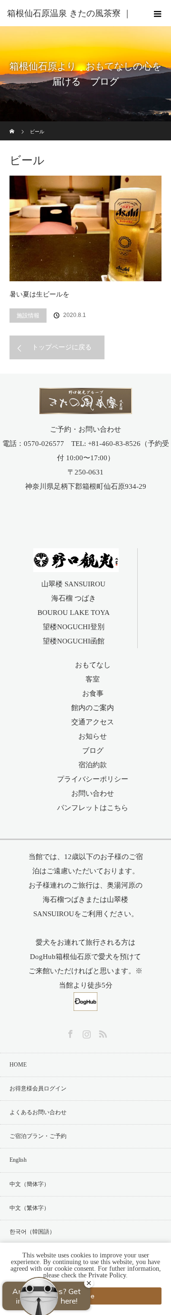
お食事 (93, 693)
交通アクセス (92, 722)
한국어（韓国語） (32, 1231)
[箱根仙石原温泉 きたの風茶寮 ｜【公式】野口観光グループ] (85, 407)
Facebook (69, 1032)
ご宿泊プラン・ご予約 (38, 1136)
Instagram (85, 1032)
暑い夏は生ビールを (39, 294)
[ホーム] (13, 125)
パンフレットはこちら (92, 807)
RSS (102, 1032)
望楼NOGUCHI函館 (73, 641)
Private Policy (107, 1275)
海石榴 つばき (73, 598)
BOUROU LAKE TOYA (74, 612)
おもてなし (93, 665)
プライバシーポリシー (92, 779)
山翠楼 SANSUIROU (73, 584)
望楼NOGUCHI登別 (73, 627)
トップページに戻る (62, 347)
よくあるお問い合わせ (38, 1112)
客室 (93, 679)
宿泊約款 (92, 765)
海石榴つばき (64, 899)
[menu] (157, 13)
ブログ (93, 750)
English (18, 1160)
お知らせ (92, 736)
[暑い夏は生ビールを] (86, 228)
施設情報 (28, 315)
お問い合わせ (92, 793)
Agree (85, 1296)
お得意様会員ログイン (38, 1088)
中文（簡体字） (29, 1184)
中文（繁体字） (29, 1208)
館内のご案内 (92, 708)
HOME (18, 1064)
